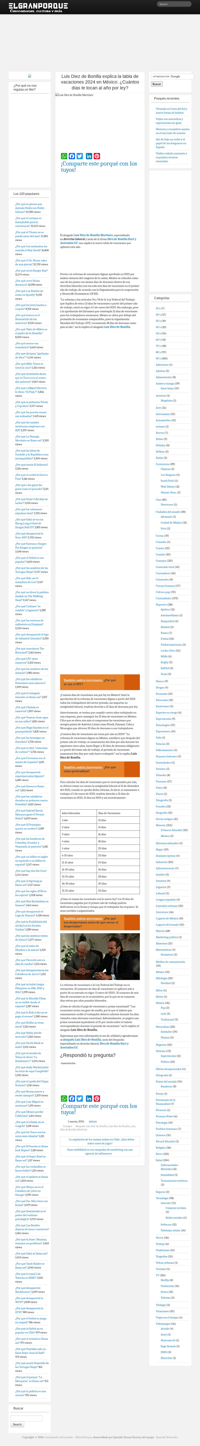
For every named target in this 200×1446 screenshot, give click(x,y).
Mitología (161, 978)
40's (158, 327)
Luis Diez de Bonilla (117, 327)
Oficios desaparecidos (168, 1069)
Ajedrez (165, 609)
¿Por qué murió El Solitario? (31, 464)
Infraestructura (165, 868)
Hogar (159, 849)
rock (163, 1013)
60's (158, 339)
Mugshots (166, 400)
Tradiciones (163, 1250)
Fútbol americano (171, 644)
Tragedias (161, 1256)
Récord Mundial (165, 1141)
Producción (167, 1286)
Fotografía (162, 800)
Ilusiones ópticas (166, 856)
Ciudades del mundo (168, 512)
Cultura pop (163, 592)
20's (158, 314)
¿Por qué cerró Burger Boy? (31, 270)
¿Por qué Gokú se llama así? (31, 1253)
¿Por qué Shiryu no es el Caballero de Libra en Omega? (29, 1191)
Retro (159, 1154)
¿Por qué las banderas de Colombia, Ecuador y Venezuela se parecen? (30, 842)
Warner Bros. (168, 492)
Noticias (160, 1051)
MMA (164, 656)
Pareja (159, 1093)
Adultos (160, 371)
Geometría (167, 954)
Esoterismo (162, 706)
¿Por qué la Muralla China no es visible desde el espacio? (30, 1002)
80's (158, 352)
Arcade (165, 1328)
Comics (160, 548)
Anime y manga (165, 383)
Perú (163, 528)
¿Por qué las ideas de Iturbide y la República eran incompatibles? (31, 454)
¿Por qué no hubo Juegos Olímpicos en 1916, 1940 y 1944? (29, 988)
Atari (164, 1334)
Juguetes (161, 887)
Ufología (161, 1305)
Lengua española (166, 899)
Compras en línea (176, 1208)
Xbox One (166, 1358)
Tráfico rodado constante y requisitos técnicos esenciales (171, 157)
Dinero (160, 681)
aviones (160, 426)
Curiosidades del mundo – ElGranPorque (68, 1437)
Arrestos (161, 395)
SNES (164, 1352)
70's (158, 346)
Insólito (160, 874)
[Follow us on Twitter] (154, 5)
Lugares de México (167, 918)
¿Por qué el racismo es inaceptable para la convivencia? (28, 222)
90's (158, 358)
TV (157, 1275)
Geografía (161, 812)
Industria (161, 862)
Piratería (161, 1110)
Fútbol (165, 639)
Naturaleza (162, 1026)
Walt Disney (168, 486)
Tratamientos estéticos (174, 1180)
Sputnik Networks (167, 1437)
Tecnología (162, 1198)
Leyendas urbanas (167, 906)
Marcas (160, 931)
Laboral (160, 893)
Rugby (164, 662)
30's (158, 321)
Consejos (67, 1126)
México (165, 836)
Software (166, 1224)
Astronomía (163, 414)
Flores (159, 794)
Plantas (165, 1037)
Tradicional (167, 1019)
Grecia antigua (164, 819)
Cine (158, 499)
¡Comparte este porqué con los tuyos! (99, 166)
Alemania (166, 516)
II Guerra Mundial (171, 830)
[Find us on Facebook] (148, 5)
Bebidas (160, 445)
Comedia (161, 542)
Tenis (164, 674)
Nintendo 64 (168, 1340)
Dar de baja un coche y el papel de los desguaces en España (171, 143)
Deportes (161, 604)
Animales (166, 1031)
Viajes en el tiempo (167, 1317)
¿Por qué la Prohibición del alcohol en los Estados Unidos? (31, 925)
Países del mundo (166, 1081)
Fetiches (161, 769)
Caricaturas (163, 464)
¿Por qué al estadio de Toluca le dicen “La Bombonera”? (28, 1057)
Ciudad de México (171, 522)
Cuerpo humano (165, 586)
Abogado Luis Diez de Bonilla (91, 1126)
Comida (160, 554)
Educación (162, 700)
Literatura (162, 912)
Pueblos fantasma (166, 1129)
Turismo (161, 1269)
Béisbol (165, 627)
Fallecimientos (164, 750)
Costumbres (163, 573)
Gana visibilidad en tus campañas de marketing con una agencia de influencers (100, 1151)
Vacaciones (162, 1311)
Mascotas (161, 943)
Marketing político (167, 937)
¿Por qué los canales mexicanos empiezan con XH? (30, 426)
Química (161, 1135)
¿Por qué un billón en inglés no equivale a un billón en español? (31, 860)
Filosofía (161, 775)
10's (158, 308)
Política (165, 1062)
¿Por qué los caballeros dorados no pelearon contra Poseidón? (31, 800)
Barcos (160, 433)
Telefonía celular (170, 1230)
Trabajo (160, 1244)
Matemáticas (163, 949)
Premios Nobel (164, 1116)
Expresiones (163, 731)
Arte (158, 407)
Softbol (165, 668)
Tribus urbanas (165, 1262)
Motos (159, 996)
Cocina (160, 535)
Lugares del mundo (167, 924)
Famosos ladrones (166, 756)
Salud (159, 1160)
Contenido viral (165, 567)
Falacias (160, 744)
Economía (161, 694)
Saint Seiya (167, 388)
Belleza (160, 451)
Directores (167, 504)
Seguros (160, 1192)
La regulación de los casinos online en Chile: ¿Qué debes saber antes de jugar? (101, 1141)
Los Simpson (168, 475)
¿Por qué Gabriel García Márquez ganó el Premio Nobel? (29, 814)
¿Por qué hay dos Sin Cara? (31, 871)
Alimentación (164, 377)
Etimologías (163, 725)
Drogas (160, 687)
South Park (167, 480)
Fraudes (161, 806)
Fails (158, 737)
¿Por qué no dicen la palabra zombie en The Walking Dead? (32, 596)
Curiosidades (163, 598)
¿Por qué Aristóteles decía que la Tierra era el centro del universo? (30, 377)
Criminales (162, 579)
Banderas (166, 1086)
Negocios (161, 1044)
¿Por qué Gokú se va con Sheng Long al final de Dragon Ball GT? (29, 523)
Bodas (159, 458)
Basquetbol (167, 621)
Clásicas (165, 469)
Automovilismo (170, 615)
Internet (166, 1203)
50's (158, 333)
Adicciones (162, 364)
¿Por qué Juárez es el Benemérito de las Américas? (27, 319)
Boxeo (164, 633)
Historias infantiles (167, 843)
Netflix (165, 1280)
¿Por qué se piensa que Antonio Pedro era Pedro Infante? (29, 208)
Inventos (161, 881)
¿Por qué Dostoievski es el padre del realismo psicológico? (30, 1215)
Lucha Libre (168, 650)
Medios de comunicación (170, 962)
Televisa (165, 1297)
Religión (161, 1147)
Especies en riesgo (166, 712)
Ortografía (162, 1075)
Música (160, 1003)
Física (159, 787)
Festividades (163, 762)
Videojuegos (163, 1323)
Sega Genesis (168, 1346)
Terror (159, 1237)
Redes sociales (174, 1217)
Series (164, 1292)
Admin (93, 1121)
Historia (160, 825)
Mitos (159, 990)
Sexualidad (167, 1175)
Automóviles (163, 420)
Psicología (162, 1122)
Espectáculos (163, 719)
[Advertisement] (100, 41)
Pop (163, 1008)
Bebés (159, 439)
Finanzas (161, 781)
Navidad (166, 983)
